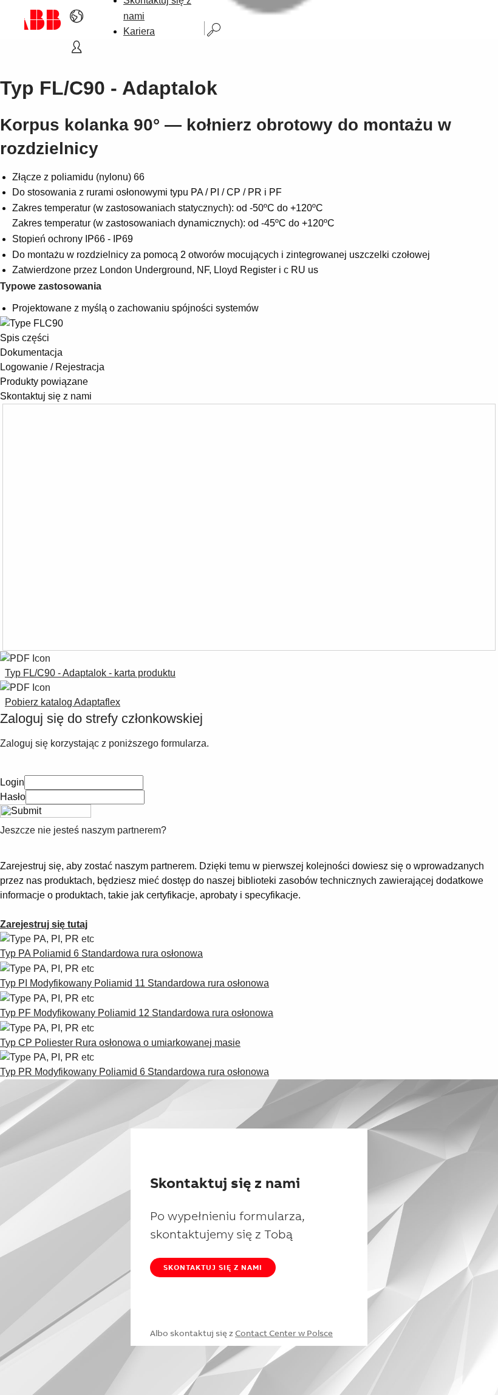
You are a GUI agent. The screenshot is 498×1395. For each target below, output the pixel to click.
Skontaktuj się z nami (212, 1267)
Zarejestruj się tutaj (43, 924)
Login (12, 782)
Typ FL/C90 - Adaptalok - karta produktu (90, 673)
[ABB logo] (42, 20)
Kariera (139, 31)
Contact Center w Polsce (284, 1333)
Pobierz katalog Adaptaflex (62, 702)
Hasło (13, 797)
